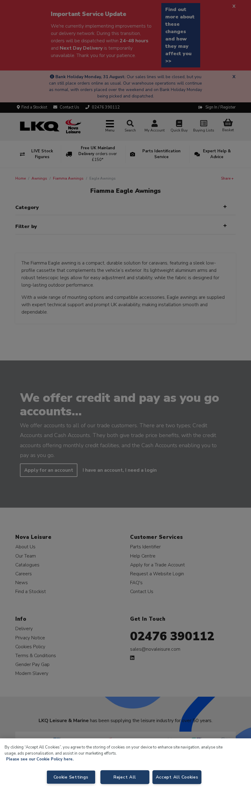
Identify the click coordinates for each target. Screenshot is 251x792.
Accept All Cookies (177, 777)
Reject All (124, 777)
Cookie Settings (71, 777)
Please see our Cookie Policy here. (39, 759)
